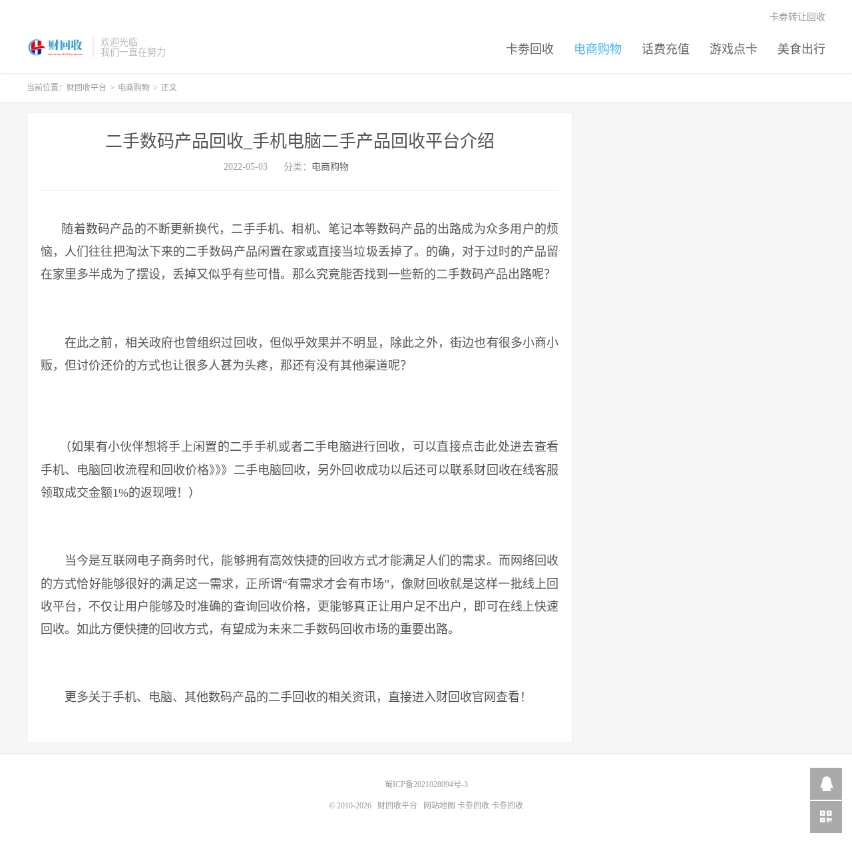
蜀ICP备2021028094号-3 (426, 784)
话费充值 (666, 49)
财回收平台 (56, 47)
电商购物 (598, 49)
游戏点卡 (733, 49)
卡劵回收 (530, 49)
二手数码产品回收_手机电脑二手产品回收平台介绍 (300, 141)
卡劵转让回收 (797, 17)
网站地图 (439, 805)
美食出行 (801, 49)
